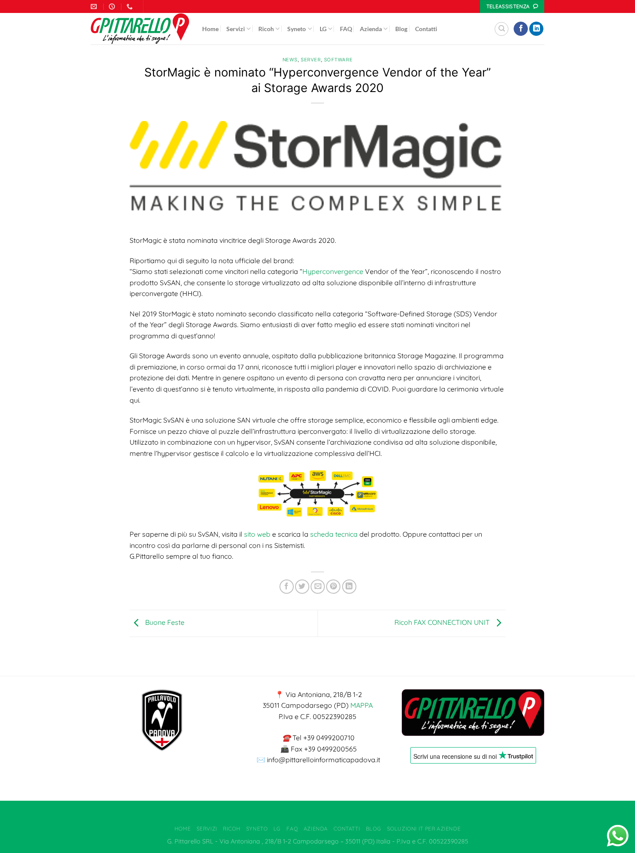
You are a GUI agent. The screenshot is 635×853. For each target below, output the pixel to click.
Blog (401, 28)
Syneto (296, 28)
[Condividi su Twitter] (302, 586)
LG (323, 28)
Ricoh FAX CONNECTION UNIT (443, 622)
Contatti (426, 28)
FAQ (346, 28)
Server (311, 60)
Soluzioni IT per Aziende (424, 828)
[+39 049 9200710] (131, 7)
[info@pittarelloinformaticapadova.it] (95, 7)
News (290, 60)
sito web (257, 534)
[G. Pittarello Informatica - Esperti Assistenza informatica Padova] (140, 28)
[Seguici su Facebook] (521, 29)
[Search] (501, 29)
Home (210, 28)
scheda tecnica (334, 534)
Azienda (371, 28)
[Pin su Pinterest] (333, 586)
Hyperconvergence (332, 271)
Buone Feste (163, 622)
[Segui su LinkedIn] (536, 29)
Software (338, 60)
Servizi (235, 28)
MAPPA (361, 705)
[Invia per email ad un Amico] (318, 586)
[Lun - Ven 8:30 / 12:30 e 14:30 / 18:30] (113, 7)
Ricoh (266, 28)
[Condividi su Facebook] (286, 586)
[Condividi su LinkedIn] (349, 586)
